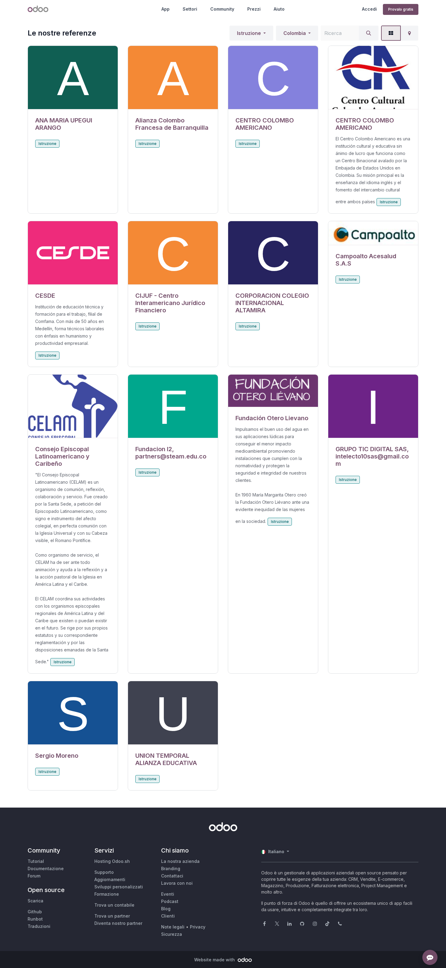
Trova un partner (112, 915)
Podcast (169, 901)
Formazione (106, 894)
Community (222, 9)
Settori (190, 9)
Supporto (104, 872)
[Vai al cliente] (73, 77)
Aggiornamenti (109, 879)
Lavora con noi (177, 883)
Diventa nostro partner (118, 923)
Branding (170, 868)
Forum (34, 875)
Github (35, 911)
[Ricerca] (369, 33)
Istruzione (249, 33)
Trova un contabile (114, 905)
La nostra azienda (180, 861)
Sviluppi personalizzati (118, 886)
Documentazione (46, 868)
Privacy (197, 926)
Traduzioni (39, 926)
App (165, 9)
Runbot (35, 919)
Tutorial (36, 861)
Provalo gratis (400, 9)
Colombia (294, 33)
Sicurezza (171, 934)
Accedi (369, 9)
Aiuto (279, 9)
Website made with (215, 959)
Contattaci (172, 875)
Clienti (168, 915)
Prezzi (254, 9)
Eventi (167, 894)
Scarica (35, 900)
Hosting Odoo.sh (112, 861)
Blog (166, 908)
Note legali (172, 926)
